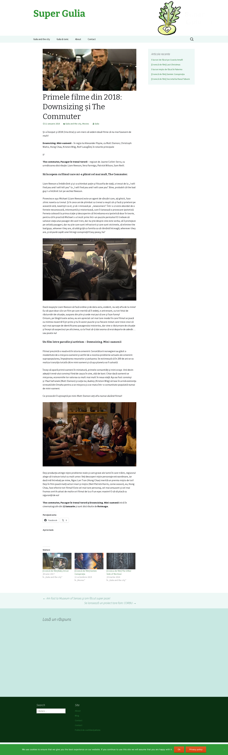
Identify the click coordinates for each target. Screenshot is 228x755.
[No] (224, 749)
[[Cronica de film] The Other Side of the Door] (121, 561)
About (78, 39)
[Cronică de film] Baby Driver (56, 570)
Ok (179, 749)
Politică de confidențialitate (88, 730)
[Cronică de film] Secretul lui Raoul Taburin (170, 79)
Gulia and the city (41, 39)
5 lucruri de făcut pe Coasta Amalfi (167, 59)
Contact (92, 39)
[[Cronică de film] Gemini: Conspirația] (89, 561)
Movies (85, 123)
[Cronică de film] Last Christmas (165, 64)
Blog (77, 715)
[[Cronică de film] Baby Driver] (57, 561)
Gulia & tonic (63, 39)
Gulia (97, 123)
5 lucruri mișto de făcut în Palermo (166, 69)
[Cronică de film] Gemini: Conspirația (168, 74)
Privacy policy (195, 749)
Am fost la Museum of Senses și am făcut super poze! (76, 598)
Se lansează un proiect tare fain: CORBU (110, 603)
